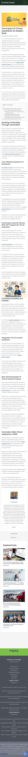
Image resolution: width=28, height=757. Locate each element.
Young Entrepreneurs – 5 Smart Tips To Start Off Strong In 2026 (13, 583)
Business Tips (6, 565)
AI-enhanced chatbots (7, 244)
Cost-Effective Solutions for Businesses (13, 110)
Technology (14, 676)
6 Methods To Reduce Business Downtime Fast (13, 625)
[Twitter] (15, 527)
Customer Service (14, 674)
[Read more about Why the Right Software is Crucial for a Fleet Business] (14, 595)
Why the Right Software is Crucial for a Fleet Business (12, 604)
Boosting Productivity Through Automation (12, 108)
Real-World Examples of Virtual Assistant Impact (15, 117)
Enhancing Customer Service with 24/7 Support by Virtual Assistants (15, 112)
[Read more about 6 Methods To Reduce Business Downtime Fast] (14, 616)
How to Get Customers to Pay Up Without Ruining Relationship (13, 562)
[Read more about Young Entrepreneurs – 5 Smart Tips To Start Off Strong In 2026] (14, 575)
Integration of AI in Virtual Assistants (13, 115)
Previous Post (14, 533)
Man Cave (14, 678)
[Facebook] (13, 527)
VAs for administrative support (12, 154)
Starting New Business (14, 672)
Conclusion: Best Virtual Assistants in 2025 (12, 118)
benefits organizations (14, 320)
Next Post (14, 537)
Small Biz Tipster (8, 2)
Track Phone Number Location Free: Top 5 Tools (14, 687)
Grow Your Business (14, 668)
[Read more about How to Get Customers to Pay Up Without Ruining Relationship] (14, 554)
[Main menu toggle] (25, 2)
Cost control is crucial (7, 167)
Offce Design (14, 670)
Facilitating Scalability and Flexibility (13, 114)
